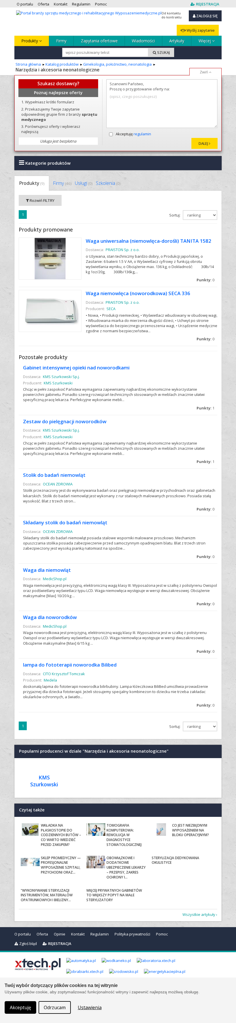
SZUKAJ (163, 52)
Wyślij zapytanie (200, 30)
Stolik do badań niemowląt (54, 475)
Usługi (83, 183)
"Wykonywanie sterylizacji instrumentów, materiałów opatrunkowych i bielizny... (47, 895)
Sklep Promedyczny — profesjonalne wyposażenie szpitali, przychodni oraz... (61, 865)
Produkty (30, 40)
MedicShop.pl (54, 578)
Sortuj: (175, 215)
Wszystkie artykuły (198, 914)
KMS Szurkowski (58, 383)
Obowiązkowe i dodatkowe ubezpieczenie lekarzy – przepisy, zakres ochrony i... (126, 867)
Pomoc (162, 934)
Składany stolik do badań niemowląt (65, 522)
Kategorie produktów (47, 163)
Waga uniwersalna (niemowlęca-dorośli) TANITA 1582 (148, 241)
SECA (110, 308)
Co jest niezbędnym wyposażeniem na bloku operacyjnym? (190, 830)
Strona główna (28, 64)
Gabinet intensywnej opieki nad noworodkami (76, 367)
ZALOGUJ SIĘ (206, 15)
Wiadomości (143, 40)
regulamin (142, 133)
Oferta (42, 934)
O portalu (22, 934)
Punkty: (205, 279)
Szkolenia (108, 183)
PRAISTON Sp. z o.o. (123, 249)
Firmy (61, 40)
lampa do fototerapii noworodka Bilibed (70, 664)
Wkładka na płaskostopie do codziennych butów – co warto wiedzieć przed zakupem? (61, 835)
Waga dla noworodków (50, 617)
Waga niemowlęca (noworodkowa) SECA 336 (138, 293)
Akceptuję (133, 133)
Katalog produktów (62, 64)
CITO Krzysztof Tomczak (64, 673)
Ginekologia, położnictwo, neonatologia (117, 64)
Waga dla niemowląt (47, 570)
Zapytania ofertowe (99, 40)
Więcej (205, 40)
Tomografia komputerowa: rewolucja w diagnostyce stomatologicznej (124, 835)
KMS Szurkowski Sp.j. (61, 376)
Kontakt (78, 934)
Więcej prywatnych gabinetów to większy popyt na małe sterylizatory (114, 895)
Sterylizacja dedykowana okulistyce (175, 860)
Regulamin (99, 934)
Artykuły (176, 40)
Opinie (59, 934)
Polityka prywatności (132, 934)
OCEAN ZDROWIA (58, 484)
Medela (50, 680)
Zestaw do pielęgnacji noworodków (64, 421)
